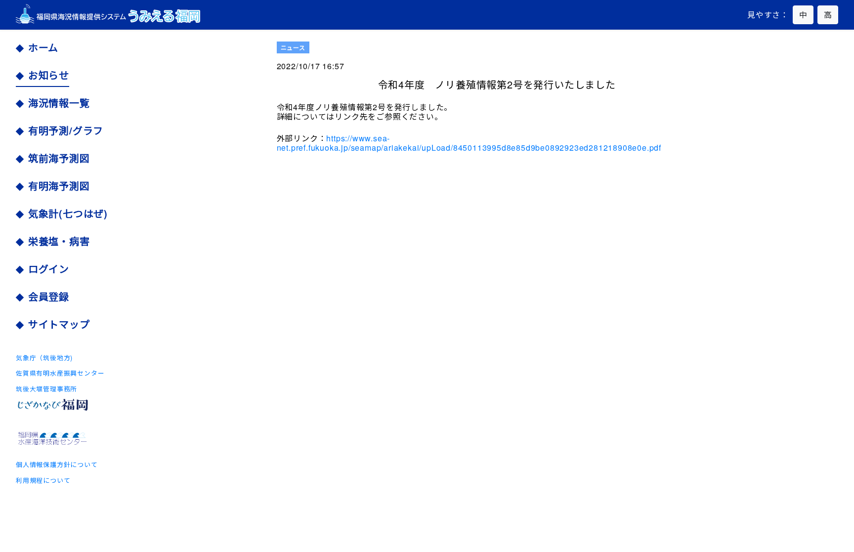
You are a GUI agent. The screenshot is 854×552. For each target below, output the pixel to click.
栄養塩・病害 (59, 241)
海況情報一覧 (59, 103)
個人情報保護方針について (57, 464)
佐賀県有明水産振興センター (60, 373)
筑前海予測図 (59, 158)
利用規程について (43, 480)
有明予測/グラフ (65, 130)
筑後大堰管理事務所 (46, 388)
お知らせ (48, 75)
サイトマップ (59, 324)
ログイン (48, 269)
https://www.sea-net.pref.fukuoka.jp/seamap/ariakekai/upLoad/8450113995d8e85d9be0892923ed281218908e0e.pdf (469, 142)
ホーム (43, 47)
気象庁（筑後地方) (44, 357)
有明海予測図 (59, 186)
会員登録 (48, 296)
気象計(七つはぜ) (68, 213)
